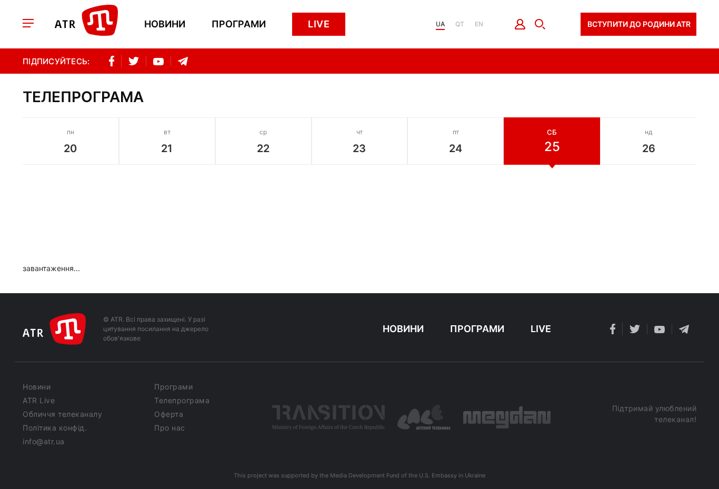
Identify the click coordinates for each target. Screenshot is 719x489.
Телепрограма (181, 400)
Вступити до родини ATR (639, 23)
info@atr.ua (44, 441)
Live (318, 23)
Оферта (168, 414)
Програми (239, 24)
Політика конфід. (55, 428)
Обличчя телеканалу (62, 414)
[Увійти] (520, 24)
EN (479, 24)
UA (440, 24)
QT (459, 24)
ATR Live (39, 400)
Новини (164, 24)
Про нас (169, 428)
